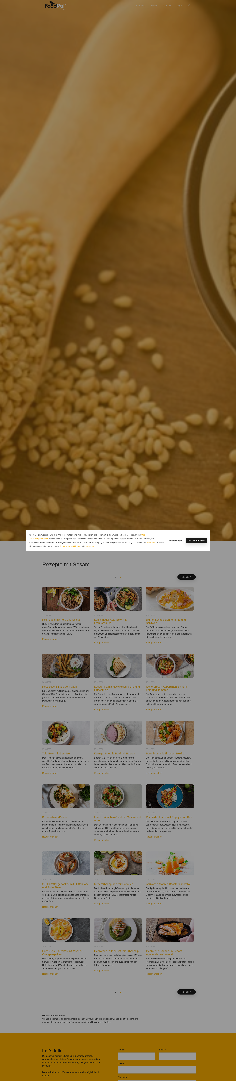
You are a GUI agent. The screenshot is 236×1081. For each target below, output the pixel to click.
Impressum (89, 546)
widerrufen (151, 542)
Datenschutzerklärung (70, 546)
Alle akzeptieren (196, 540)
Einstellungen (175, 540)
